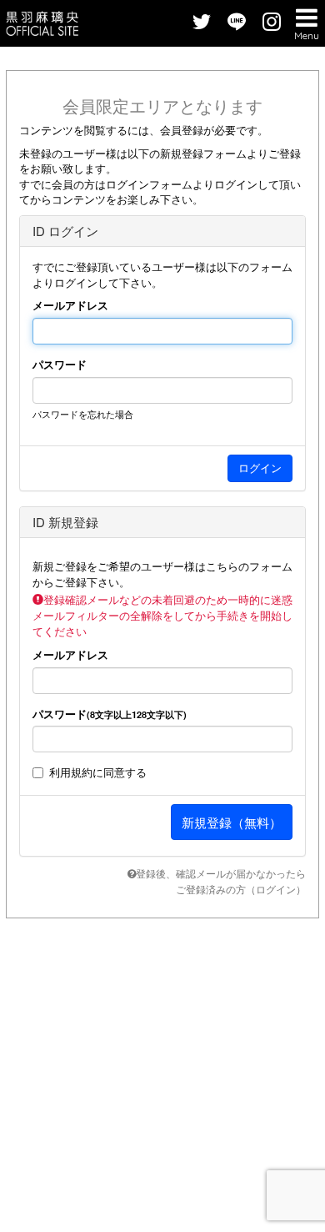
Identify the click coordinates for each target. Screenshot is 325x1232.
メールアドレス (70, 305)
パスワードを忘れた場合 (82, 413)
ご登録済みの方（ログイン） (241, 889)
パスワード (59, 364)
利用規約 (70, 772)
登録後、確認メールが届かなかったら (221, 873)
